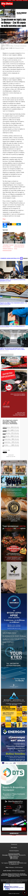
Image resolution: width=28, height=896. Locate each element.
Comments (11, 454)
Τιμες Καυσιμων (19, 0)
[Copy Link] (14, 224)
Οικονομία (3, 49)
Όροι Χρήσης (14, 847)
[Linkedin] (18, 224)
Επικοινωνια (25, 0)
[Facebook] (5, 224)
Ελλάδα (13, 48)
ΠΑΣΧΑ (11, 354)
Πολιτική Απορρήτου (14, 850)
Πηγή (4, 219)
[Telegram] (5, 226)
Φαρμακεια (9, 0)
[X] (9, 224)
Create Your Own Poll (10, 456)
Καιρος (14, 0)
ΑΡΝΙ (7, 354)
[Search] (23, 829)
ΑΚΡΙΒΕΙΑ (3, 354)
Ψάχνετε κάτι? (14, 826)
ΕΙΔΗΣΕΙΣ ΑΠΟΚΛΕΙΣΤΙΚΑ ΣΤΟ (10, 258)
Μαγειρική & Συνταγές (19, 48)
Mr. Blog (9, 48)
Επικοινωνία (14, 844)
